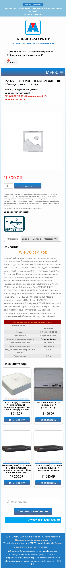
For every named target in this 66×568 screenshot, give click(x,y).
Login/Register (34, 14)
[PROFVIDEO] (14, 223)
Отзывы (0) (50, 238)
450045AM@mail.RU (43, 51)
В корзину (28, 185)
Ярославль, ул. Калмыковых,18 (26, 55)
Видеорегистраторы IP (17, 92)
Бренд (25, 238)
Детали (37, 238)
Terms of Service (33, 546)
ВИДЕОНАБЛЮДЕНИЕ (26, 89)
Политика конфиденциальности (33, 540)
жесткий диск (49, 339)
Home (8, 89)
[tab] (13, 239)
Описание (12, 238)
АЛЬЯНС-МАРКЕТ (33, 39)
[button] (52, 72)
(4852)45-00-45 (17, 51)
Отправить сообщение (33, 511)
